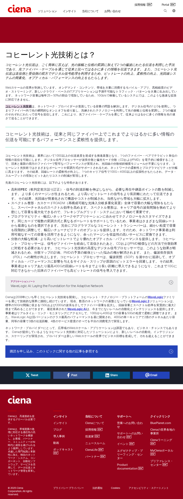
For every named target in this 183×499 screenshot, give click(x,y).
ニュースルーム (95, 443)
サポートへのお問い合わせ (130, 435)
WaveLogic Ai (76, 309)
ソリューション (47, 11)
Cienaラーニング (161, 440)
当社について (90, 11)
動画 (56, 442)
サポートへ (124, 416)
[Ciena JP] (20, 7)
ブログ (57, 429)
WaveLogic (155, 297)
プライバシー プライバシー (68, 488)
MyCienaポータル (162, 450)
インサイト (69, 11)
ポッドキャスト (63, 449)
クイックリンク (160, 416)
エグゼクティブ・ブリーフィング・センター (130, 454)
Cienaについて (94, 423)
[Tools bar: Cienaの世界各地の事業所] (173, 10)
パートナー (92, 456)
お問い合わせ (112, 11)
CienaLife (91, 450)
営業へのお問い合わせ (130, 425)
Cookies (115, 488)
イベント (123, 444)
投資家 (90, 436)
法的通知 (97, 488)
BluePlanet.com (160, 423)
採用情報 (140, 4)
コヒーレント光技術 (18, 106)
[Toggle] (77, 416)
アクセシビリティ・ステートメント (149, 488)
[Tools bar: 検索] (165, 10)
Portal (166, 4)
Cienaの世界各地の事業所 (162, 431)
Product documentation (127, 466)
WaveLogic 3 (140, 301)
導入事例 (59, 436)
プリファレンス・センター (161, 463)
